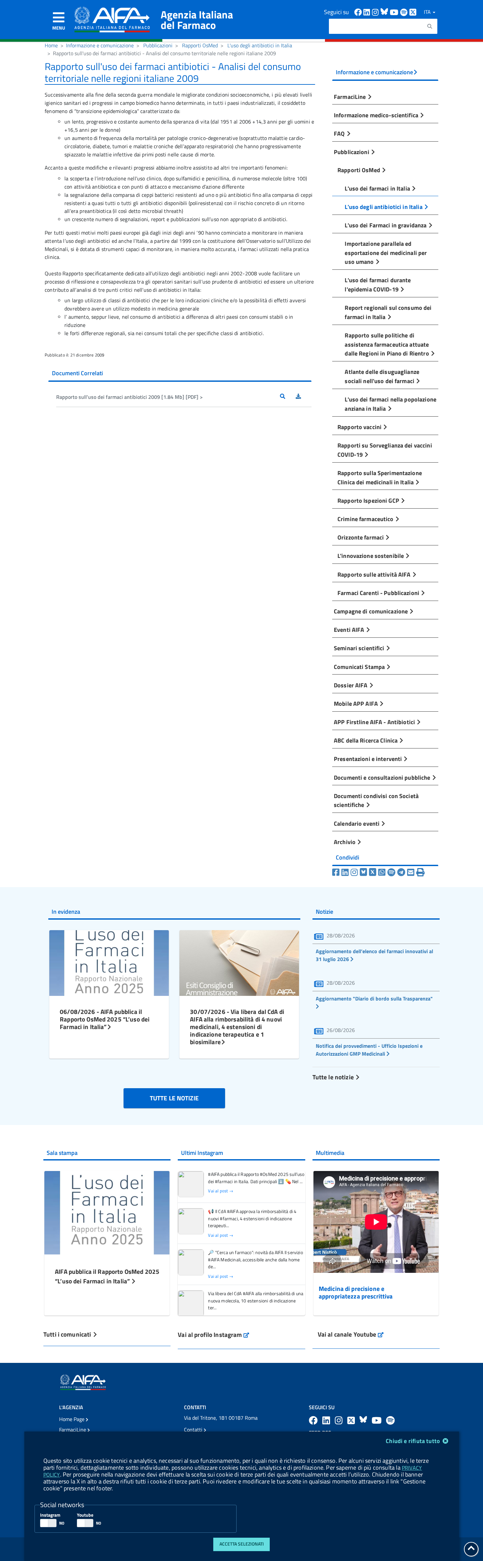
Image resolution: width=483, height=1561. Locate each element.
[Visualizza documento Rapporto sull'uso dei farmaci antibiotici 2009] (288, 397)
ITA (428, 12)
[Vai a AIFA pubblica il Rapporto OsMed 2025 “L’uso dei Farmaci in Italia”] (107, 1212)
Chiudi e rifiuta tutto (413, 1440)
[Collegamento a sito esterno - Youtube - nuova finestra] (395, 11)
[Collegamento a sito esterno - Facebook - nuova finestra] (358, 11)
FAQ (340, 133)
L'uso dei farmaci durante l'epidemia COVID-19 (378, 284)
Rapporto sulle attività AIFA (374, 574)
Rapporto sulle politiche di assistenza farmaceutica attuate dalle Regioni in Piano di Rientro (387, 344)
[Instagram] (354, 872)
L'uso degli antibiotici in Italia (259, 45)
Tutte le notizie (333, 1077)
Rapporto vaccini (360, 426)
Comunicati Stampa (360, 666)
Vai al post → (220, 1191)
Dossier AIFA (351, 685)
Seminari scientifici (360, 648)
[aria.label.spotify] (390, 1420)
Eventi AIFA (350, 629)
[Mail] (410, 872)
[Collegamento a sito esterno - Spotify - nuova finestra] (404, 11)
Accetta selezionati (241, 1544)
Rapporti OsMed (200, 45)
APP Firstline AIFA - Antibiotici (375, 721)
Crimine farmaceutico (366, 518)
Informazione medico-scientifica (377, 115)
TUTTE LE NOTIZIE (174, 1098)
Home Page (72, 1419)
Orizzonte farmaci (361, 537)
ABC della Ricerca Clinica (366, 740)
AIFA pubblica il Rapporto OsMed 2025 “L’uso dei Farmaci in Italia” (107, 1276)
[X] (372, 872)
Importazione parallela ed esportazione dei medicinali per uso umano (386, 252)
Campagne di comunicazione (371, 611)
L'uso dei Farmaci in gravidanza (386, 225)
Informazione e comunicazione (100, 45)
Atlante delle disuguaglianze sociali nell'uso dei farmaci (382, 376)
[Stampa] (420, 872)
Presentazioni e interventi (368, 758)
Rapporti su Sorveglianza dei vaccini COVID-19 (384, 450)
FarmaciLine (350, 96)
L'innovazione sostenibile (371, 555)
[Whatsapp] (381, 872)
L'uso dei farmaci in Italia (378, 188)
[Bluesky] (364, 872)
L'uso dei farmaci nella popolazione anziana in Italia (390, 404)
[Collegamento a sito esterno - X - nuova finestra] (413, 11)
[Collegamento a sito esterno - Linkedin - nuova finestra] (367, 11)
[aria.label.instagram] (340, 1420)
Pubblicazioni (157, 45)
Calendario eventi (357, 823)
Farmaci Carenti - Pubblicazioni (379, 592)
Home (51, 45)
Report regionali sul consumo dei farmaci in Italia (388, 312)
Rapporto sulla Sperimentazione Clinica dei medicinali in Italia (379, 477)
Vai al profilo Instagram (213, 1334)
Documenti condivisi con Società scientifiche (376, 800)
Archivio (345, 841)
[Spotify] (391, 872)
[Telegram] (401, 872)
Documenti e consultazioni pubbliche (383, 777)
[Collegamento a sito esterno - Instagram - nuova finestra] (376, 11)
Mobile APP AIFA (356, 703)
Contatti (194, 1430)
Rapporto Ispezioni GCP (369, 500)
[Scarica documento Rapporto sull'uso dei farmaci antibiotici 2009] (303, 397)
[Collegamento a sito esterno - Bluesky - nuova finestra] (385, 11)
